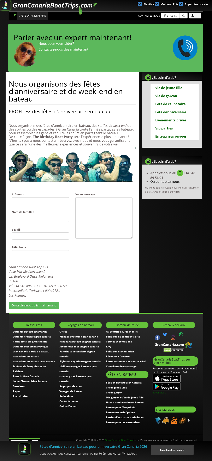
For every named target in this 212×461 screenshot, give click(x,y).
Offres (63, 331)
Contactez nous (149, 15)
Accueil (15, 15)
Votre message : (85, 194)
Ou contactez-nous (165, 181)
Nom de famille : (23, 212)
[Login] (195, 15)
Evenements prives (170, 120)
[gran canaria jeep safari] (173, 420)
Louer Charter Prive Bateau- (30, 381)
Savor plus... (159, 392)
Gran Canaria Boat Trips (119, 440)
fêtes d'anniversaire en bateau (125, 402)
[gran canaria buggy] (165, 420)
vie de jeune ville (116, 387)
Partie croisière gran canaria (30, 341)
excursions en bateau (26, 356)
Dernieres (19, 386)
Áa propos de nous (70, 386)
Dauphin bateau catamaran (30, 331)
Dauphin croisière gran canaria (32, 336)
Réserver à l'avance (118, 356)
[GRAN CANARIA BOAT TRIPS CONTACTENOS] (181, 334)
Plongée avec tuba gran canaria (78, 336)
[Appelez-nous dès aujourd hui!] (185, 47)
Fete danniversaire (170, 112)
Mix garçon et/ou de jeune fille (124, 397)
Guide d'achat (68, 406)
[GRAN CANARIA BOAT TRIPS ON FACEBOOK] (157, 337)
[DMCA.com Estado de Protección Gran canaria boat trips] (174, 350)
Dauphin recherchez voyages (30, 346)
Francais (169, 15)
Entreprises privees (171, 136)
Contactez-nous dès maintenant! (34, 305)
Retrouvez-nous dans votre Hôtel (126, 361)
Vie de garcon (166, 96)
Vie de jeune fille (168, 88)
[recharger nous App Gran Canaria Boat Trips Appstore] (167, 378)
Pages (16, 391)
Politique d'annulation (120, 351)
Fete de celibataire (170, 104)
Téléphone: (19, 247)
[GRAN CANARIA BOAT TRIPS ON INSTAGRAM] (173, 337)
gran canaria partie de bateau (31, 351)
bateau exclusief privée (120, 412)
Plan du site (20, 396)
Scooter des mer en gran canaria (79, 346)
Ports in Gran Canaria (26, 376)
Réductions (66, 396)
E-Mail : (16, 229)
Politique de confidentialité (123, 336)
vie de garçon (114, 392)
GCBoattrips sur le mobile (122, 331)
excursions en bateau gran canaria (34, 361)
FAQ (108, 346)
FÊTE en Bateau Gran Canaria (124, 382)
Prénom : (18, 194)
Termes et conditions (119, 341)
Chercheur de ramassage (121, 366)
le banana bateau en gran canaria (80, 341)
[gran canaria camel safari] (182, 420)
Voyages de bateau (71, 391)
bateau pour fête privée (120, 407)
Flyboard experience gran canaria (80, 361)
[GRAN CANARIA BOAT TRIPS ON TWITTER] (165, 334)
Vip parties (164, 128)
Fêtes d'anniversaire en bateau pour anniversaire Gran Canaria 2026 (93, 446)
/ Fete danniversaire (32, 15)
